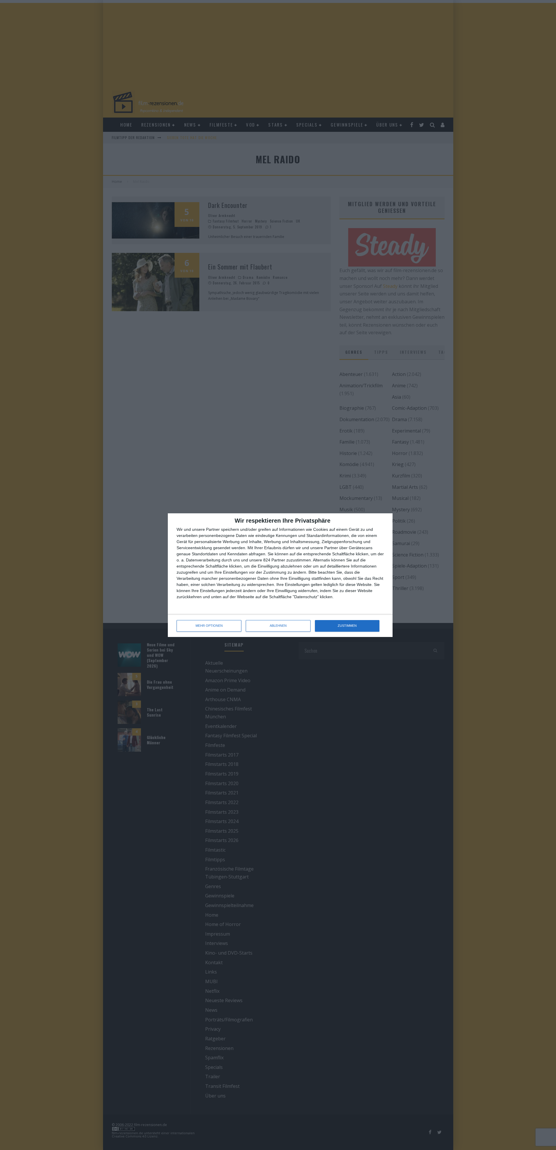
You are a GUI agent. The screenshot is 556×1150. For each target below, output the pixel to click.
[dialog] (280, 575)
